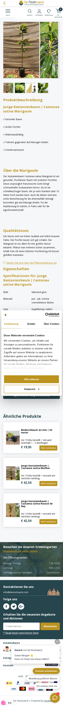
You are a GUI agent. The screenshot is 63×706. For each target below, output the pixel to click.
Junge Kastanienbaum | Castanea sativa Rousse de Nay (37, 504)
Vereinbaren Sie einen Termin (20, 551)
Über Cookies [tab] (51, 323)
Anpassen (29, 388)
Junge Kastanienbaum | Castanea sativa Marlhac (35, 467)
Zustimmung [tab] (11, 323)
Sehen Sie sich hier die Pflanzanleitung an (31, 263)
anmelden (39, 15)
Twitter (14, 606)
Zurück (4, 3)
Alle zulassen (31, 379)
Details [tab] (31, 323)
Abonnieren (50, 626)
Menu (8, 15)
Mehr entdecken (48, 448)
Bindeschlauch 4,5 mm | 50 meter (36, 431)
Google (21, 606)
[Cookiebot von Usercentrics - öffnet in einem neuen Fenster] (45, 315)
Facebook (6, 606)
